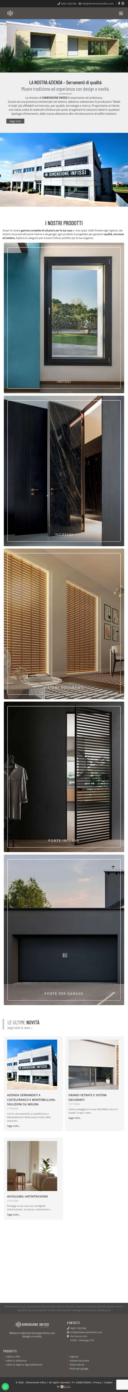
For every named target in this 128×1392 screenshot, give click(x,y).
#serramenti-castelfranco (96, 1310)
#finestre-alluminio (75, 1306)
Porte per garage (64, 993)
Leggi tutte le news (20, 1027)
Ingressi (64, 534)
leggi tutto (15, 121)
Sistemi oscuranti (64, 687)
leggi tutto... (13, 1125)
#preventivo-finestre (38, 1306)
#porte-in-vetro (47, 1310)
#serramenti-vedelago (69, 1310)
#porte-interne (115, 1306)
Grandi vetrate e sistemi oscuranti (87, 1097)
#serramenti (57, 1306)
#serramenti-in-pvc (15, 1306)
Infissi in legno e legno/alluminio (23, 1364)
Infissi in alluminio (15, 1360)
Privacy (97, 1382)
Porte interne (76, 1364)
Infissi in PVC (12, 1356)
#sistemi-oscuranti (28, 1310)
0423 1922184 (68, 3)
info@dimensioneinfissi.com (97, 3)
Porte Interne (64, 840)
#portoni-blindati (96, 1306)
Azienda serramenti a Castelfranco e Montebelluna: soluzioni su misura (31, 1099)
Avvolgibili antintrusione (27, 1196)
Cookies (108, 1382)
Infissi (64, 381)
